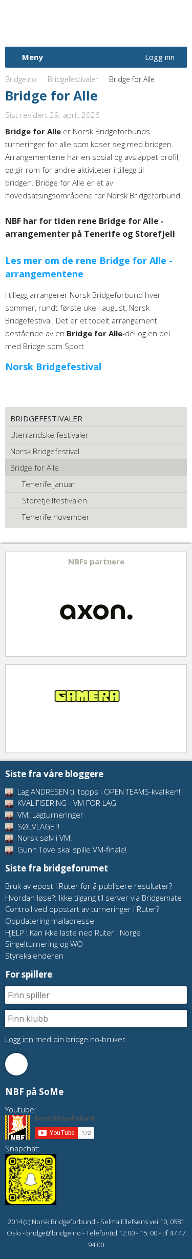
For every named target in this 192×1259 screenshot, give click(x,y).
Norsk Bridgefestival (44, 451)
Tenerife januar (48, 484)
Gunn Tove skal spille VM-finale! (70, 849)
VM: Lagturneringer (49, 814)
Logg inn (160, 57)
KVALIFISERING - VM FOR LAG (65, 803)
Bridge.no (20, 79)
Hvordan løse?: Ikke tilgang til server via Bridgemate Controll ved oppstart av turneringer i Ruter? (93, 903)
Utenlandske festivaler (49, 435)
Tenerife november (56, 517)
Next (178, 604)
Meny (32, 57)
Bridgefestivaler (73, 79)
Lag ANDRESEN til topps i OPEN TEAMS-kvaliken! (97, 791)
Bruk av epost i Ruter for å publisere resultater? (88, 886)
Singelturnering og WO (44, 944)
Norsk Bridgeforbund (71, 23)
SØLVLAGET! (37, 826)
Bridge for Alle (34, 467)
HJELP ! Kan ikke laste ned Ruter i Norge (73, 932)
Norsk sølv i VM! (43, 837)
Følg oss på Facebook (16, 1064)
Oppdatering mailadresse (49, 921)
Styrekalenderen (34, 955)
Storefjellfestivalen (54, 500)
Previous (14, 604)
